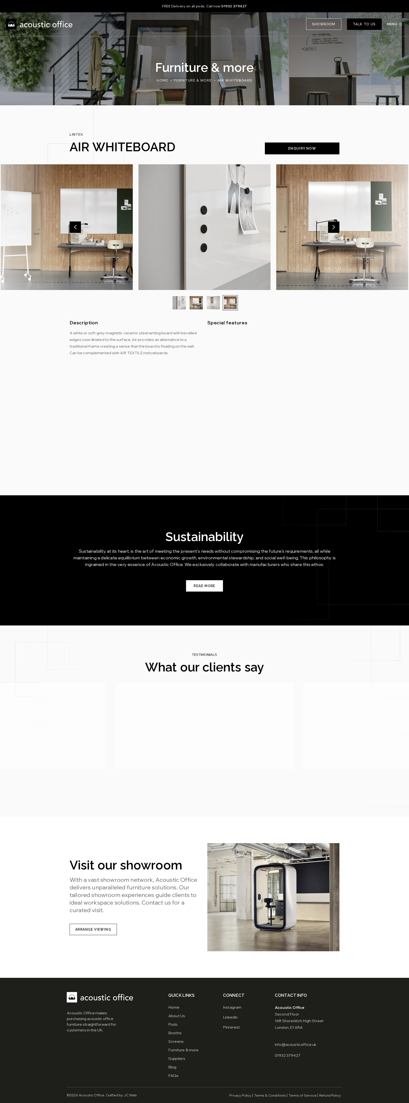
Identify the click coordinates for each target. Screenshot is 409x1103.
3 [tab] (197, 793)
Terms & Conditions (270, 1095)
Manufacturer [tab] (85, 389)
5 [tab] (207, 793)
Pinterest (231, 1027)
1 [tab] (188, 793)
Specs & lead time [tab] (132, 389)
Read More (204, 586)
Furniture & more (193, 80)
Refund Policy (330, 1095)
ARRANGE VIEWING (93, 929)
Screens (176, 1041)
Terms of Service (302, 1095)
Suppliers (176, 1058)
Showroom (323, 24)
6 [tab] (211, 793)
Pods (173, 1024)
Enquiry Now (302, 148)
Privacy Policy (240, 1095)
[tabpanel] (204, 441)
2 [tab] (192, 793)
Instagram (232, 1007)
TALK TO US (364, 24)
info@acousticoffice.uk (295, 1044)
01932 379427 (234, 6)
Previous (75, 227)
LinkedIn (230, 1017)
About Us (176, 1015)
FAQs (173, 1075)
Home (162, 80)
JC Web (130, 1095)
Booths (175, 1032)
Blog (172, 1067)
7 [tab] (216, 793)
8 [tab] (221, 793)
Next (333, 227)
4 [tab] (202, 793)
